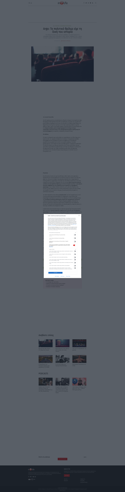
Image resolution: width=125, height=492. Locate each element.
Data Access (62, 276)
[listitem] (62, 232)
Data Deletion (57, 276)
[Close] (79, 216)
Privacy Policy (68, 276)
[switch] (74, 234)
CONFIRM (55, 272)
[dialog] (62, 246)
